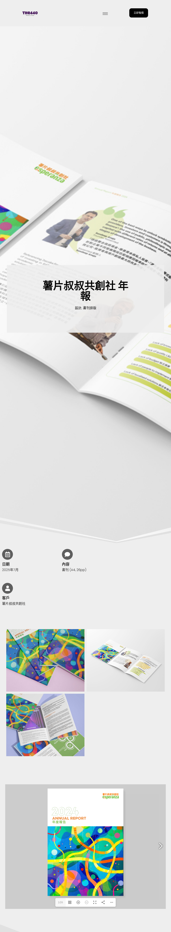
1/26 (60, 902)
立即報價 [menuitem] (139, 13)
